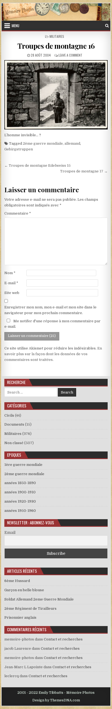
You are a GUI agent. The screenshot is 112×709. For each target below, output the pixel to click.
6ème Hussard (17, 581)
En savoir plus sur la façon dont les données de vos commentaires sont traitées (53, 354)
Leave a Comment (70, 55)
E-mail (11, 283)
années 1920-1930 (20, 501)
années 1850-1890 (20, 483)
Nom (9, 273)
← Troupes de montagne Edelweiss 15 (37, 165)
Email (9, 532)
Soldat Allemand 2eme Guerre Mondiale (39, 599)
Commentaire (17, 213)
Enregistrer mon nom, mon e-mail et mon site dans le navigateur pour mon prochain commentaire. (50, 310)
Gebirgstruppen (18, 149)
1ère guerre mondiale (23, 465)
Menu (15, 25)
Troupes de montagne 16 (56, 46)
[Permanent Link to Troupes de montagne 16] (56, 94)
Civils (9, 415)
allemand (72, 143)
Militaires (56, 36)
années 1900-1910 (20, 492)
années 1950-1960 (20, 511)
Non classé (13, 443)
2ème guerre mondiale (43, 143)
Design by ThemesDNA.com (56, 700)
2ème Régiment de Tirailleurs (30, 608)
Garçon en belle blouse (24, 590)
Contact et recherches (63, 639)
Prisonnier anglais (20, 617)
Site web (11, 293)
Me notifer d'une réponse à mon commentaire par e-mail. (52, 324)
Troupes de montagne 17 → (84, 171)
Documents (14, 424)
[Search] (107, 26)
